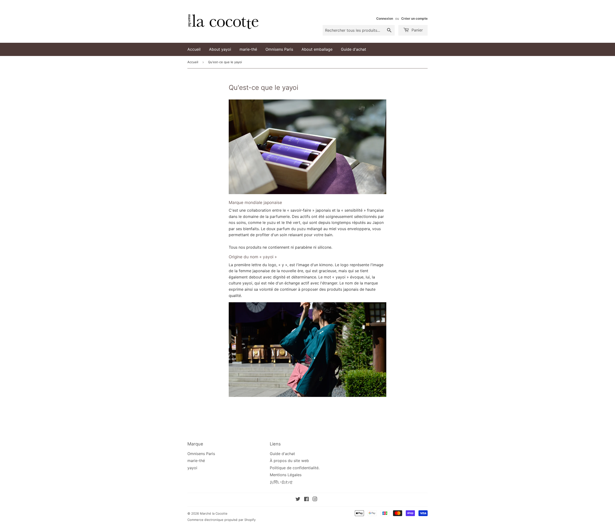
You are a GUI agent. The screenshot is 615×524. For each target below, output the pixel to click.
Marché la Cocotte (214, 513)
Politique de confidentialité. (295, 467)
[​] (400, 9)
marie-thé (248, 49)
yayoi (192, 467)
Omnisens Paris (279, 49)
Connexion (384, 18)
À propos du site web (289, 460)
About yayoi (220, 49)
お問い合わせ (281, 482)
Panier (416, 30)
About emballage (316, 49)
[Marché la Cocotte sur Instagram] (315, 499)
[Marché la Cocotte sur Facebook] (306, 499)
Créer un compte (414, 18)
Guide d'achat (353, 49)
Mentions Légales (285, 474)
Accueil (194, 49)
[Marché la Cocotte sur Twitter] (297, 499)
